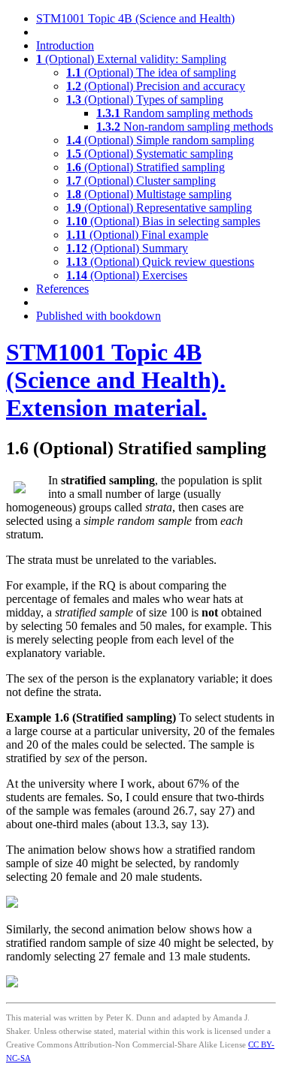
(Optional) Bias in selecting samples (163, 221)
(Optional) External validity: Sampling (131, 59)
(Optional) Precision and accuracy (155, 86)
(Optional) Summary (127, 248)
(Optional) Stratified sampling (145, 167)
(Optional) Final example (137, 234)
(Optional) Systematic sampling (149, 153)
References (62, 288)
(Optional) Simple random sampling (160, 140)
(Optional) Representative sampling (159, 207)
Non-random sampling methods (184, 126)
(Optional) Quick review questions (160, 261)
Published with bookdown (98, 315)
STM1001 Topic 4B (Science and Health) (135, 18)
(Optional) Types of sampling (144, 99)
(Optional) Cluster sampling (141, 180)
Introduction (65, 45)
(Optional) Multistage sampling (149, 194)
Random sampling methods (174, 113)
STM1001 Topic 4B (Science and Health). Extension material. (116, 380)
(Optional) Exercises (126, 275)
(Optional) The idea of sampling (151, 72)
